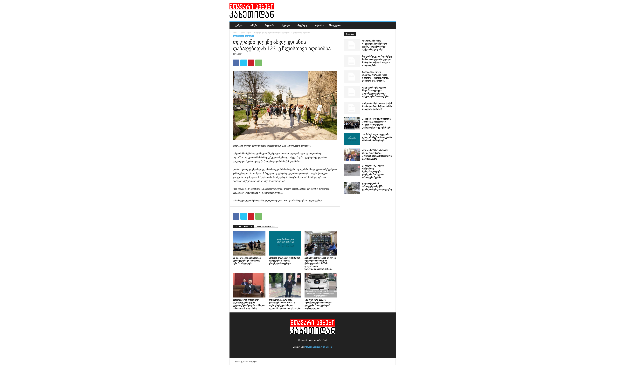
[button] (390, 25)
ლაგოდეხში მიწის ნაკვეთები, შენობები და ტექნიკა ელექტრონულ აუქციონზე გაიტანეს (374, 45)
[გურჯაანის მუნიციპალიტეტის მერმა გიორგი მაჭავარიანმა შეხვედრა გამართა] (352, 108)
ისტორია (319, 25)
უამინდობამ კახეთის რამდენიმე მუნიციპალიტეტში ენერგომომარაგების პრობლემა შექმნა (373, 171)
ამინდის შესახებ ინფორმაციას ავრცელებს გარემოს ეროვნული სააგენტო (284, 260)
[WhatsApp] (258, 63)
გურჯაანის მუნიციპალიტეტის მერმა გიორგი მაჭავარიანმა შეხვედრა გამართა (377, 106)
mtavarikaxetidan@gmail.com (318, 347)
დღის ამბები (246, 32)
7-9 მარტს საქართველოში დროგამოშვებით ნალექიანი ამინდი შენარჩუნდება (377, 137)
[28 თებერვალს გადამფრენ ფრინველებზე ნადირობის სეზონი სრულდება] (249, 243)
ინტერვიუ (302, 25)
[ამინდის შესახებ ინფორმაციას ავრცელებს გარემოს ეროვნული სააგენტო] (285, 243)
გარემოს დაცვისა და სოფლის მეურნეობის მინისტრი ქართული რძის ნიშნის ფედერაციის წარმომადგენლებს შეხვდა (320, 263)
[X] (243, 63)
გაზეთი (239, 25)
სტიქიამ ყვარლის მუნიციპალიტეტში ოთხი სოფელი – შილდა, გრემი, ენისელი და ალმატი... (375, 76)
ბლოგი (286, 25)
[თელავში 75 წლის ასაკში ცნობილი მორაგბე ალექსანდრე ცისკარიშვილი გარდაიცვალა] (352, 155)
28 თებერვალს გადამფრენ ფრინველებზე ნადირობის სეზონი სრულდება (247, 260)
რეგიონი (269, 25)
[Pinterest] (251, 63)
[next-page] (335, 226)
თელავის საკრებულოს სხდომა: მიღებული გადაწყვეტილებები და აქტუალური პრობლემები (375, 92)
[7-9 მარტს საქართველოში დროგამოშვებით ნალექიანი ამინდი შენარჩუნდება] (352, 139)
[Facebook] (236, 63)
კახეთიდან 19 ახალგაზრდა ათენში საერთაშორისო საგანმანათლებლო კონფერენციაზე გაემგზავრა (376, 123)
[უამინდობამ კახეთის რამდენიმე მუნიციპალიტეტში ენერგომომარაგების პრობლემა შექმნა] (352, 170)
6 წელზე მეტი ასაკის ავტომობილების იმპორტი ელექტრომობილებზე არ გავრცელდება (318, 304)
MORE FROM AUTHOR (266, 226)
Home (235, 32)
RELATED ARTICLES (244, 226)
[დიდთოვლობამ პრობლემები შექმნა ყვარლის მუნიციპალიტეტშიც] (352, 188)
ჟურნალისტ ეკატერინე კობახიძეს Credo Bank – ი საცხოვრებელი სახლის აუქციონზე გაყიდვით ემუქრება (284, 304)
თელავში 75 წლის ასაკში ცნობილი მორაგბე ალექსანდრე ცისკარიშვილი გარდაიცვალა (377, 154)
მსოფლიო (334, 25)
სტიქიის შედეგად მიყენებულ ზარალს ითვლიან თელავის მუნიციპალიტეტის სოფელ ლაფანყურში (377, 61)
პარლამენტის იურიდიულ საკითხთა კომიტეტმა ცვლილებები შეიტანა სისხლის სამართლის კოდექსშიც (249, 304)
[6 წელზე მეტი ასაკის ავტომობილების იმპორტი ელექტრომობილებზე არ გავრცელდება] (321, 285)
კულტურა (249, 36)
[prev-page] (331, 226)
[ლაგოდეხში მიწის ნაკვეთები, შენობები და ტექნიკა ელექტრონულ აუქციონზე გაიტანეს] (352, 45)
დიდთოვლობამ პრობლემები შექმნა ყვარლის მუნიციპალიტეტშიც (377, 186)
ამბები (253, 25)
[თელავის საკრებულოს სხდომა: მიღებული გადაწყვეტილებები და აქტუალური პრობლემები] (352, 92)
